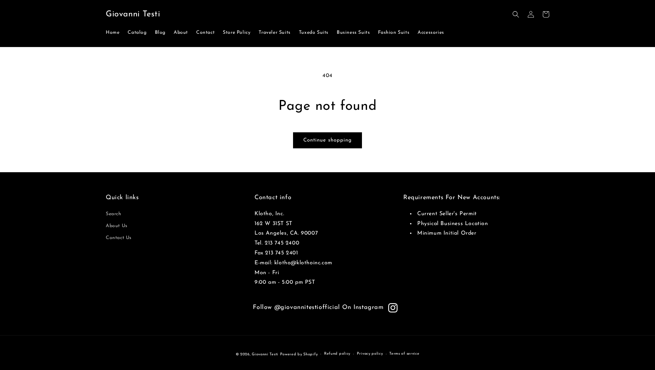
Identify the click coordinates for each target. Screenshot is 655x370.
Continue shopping (327, 140)
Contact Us (119, 237)
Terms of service (404, 354)
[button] (515, 14)
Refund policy (337, 354)
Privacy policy (370, 354)
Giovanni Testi (265, 354)
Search (113, 214)
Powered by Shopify (299, 354)
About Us (117, 225)
